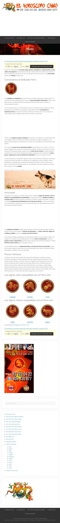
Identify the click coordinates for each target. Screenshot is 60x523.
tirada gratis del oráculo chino (21, 325)
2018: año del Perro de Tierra (13, 431)
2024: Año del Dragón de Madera (14, 416)
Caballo (13, 297)
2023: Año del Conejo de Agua (14, 419)
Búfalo (10, 449)
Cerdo (10, 468)
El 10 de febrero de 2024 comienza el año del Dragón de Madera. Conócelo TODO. (26, 61)
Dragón (30, 322)
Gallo (13, 322)
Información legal (43, 518)
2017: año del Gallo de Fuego (13, 434)
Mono (10, 462)
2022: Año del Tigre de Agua (13, 421)
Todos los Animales (11, 444)
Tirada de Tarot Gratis (11, 470)
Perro (10, 466)
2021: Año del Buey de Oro (13, 424)
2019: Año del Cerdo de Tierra (14, 429)
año (23, 66)
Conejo (30, 297)
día (6, 66)
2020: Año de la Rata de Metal (14, 426)
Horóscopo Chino (10, 414)
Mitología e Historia (11, 441)
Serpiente (11, 456)
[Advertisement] (30, 25)
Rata (10, 447)
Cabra (47, 322)
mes (12, 66)
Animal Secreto (10, 439)
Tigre (47, 297)
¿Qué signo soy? (10, 436)
